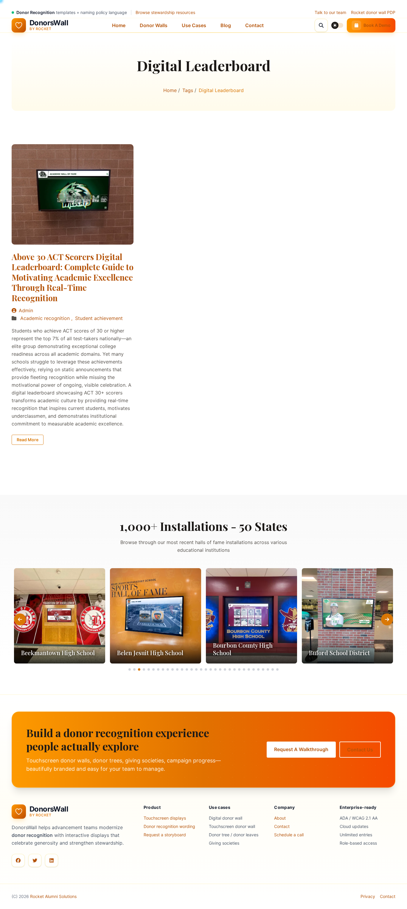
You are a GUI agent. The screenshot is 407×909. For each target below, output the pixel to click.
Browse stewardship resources (165, 12)
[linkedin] (51, 860)
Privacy (368, 896)
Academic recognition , (47, 318)
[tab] (129, 669)
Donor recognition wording (169, 826)
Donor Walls (153, 25)
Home (118, 25)
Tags (188, 90)
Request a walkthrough (301, 749)
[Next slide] (387, 619)
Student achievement (99, 318)
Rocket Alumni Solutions (53, 896)
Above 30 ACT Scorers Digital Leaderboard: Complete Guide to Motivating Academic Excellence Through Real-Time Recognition (72, 277)
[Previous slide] (20, 619)
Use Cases (194, 25)
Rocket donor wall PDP (373, 12)
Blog (225, 25)
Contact (254, 25)
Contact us (360, 750)
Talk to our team (330, 12)
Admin (26, 310)
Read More (27, 439)
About (280, 818)
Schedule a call (289, 834)
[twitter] (34, 860)
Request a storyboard (165, 834)
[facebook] (18, 860)
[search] (321, 25)
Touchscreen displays (165, 818)
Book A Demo (377, 25)
